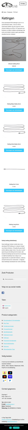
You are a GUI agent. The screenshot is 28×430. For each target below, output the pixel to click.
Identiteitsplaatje (8, 332)
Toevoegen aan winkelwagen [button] (14, 70)
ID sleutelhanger (8, 329)
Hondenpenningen (9, 326)
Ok (10, 427)
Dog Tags (6, 323)
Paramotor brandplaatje (10, 340)
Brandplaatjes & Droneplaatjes (12, 320)
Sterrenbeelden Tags (9, 349)
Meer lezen (16, 427)
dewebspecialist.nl (12, 421)
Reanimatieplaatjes (9, 343)
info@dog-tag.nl (10, 404)
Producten (9, 12)
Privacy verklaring (6, 419)
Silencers (6, 346)
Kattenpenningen (8, 335)
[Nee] (26, 427)
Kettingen (6, 338)
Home (4, 12)
